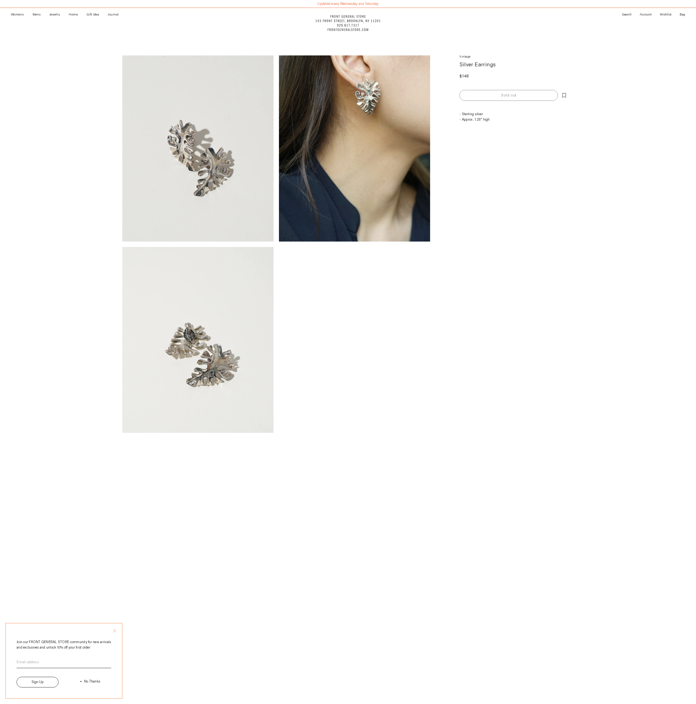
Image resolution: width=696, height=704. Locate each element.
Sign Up (38, 682)
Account (646, 14)
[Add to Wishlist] (564, 95)
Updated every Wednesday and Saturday (347, 4)
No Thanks (92, 681)
